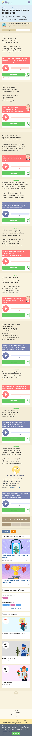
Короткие (4, 379)
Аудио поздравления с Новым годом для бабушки (15, 556)
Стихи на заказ (16, 712)
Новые (23, 30)
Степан (18, 605)
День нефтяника (8, 658)
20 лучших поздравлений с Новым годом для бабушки (16, 581)
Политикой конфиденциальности (18, 729)
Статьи (16, 710)
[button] (5, 68)
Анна (12, 605)
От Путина (5, 78)
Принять (16, 733)
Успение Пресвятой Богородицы (14, 634)
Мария (5, 598)
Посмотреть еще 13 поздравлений (16, 519)
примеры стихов (14, 487)
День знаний (7, 682)
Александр (6, 605)
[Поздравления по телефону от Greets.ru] (7, 2)
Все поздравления (16, 609)
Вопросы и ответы (16, 715)
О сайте (16, 717)
